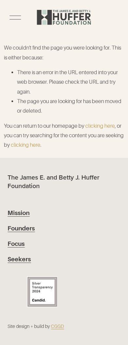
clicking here (100, 126)
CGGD (57, 326)
